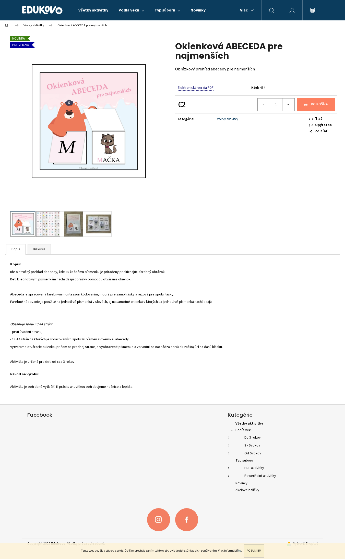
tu (239, 551)
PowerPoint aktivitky (260, 475)
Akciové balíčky (247, 490)
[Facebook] (186, 519)
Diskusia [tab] (39, 249)
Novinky (241, 483)
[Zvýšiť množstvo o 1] (288, 104)
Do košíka (319, 104)
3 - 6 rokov (252, 445)
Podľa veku (244, 430)
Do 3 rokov (252, 437)
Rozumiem (254, 551)
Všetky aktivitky (227, 119)
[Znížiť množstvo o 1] (264, 104)
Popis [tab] (15, 249)
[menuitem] (93, 10)
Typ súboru (244, 460)
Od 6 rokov (252, 453)
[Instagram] (158, 519)
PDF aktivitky (254, 467)
